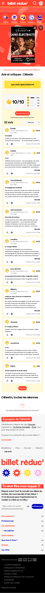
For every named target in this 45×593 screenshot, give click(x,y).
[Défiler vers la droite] (43, 19)
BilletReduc (6, 448)
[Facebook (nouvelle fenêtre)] (6, 473)
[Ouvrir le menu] (4, 3)
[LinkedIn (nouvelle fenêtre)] (38, 473)
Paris (34, 427)
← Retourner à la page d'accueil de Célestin (20, 70)
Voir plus (37, 170)
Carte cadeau (7, 535)
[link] (5, 19)
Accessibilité (9, 580)
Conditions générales (12, 565)
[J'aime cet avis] (7, 144)
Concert (31, 424)
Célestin (39, 448)
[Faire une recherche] (34, 3)
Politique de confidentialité (14, 568)
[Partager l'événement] (34, 27)
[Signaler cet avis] (12, 144)
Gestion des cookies (12, 583)
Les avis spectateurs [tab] (22, 84)
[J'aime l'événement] (40, 27)
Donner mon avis (22, 113)
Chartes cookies (10, 574)
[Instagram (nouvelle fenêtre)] (27, 473)
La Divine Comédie (21, 427)
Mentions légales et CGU (13, 571)
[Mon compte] (41, 3)
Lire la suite (6, 440)
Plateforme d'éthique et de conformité (19, 577)
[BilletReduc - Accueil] (18, 3)
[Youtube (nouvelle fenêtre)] (17, 473)
